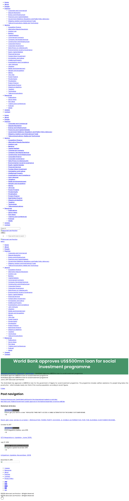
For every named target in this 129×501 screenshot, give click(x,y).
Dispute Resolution (14, 13)
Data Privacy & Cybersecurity (18, 48)
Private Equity (12, 79)
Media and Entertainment (16, 68)
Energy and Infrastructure (16, 15)
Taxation (11, 89)
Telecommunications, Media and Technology (23, 23)
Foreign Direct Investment (16, 56)
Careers (7, 468)
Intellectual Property (15, 60)
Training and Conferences (17, 104)
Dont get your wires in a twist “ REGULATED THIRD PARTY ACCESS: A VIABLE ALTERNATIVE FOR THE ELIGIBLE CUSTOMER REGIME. (58, 420)
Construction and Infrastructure (18, 42)
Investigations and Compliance (18, 62)
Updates (26, 446)
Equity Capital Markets (15, 52)
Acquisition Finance (14, 27)
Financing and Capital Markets (18, 17)
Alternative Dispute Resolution (18, 29)
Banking (10, 33)
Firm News (11, 102)
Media (10, 108)
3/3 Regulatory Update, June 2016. (16, 437)
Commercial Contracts (16, 37)
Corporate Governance (16, 46)
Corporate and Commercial (17, 11)
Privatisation (12, 81)
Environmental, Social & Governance (20, 50)
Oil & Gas (11, 75)
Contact (7, 476)
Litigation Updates (10, 446)
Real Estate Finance (14, 85)
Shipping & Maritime (15, 87)
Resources (15, 410)
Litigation (11, 66)
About (6, 472)
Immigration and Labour (16, 58)
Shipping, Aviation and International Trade (22, 21)
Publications (12, 97)
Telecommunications (15, 93)
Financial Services (14, 54)
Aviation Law (12, 31)
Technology (12, 91)
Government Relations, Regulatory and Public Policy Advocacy (28, 19)
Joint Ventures (13, 64)
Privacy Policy (9, 478)
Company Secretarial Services (18, 40)
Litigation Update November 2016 (16, 455)
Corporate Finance (14, 44)
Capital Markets (13, 35)
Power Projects (13, 77)
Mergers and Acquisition (16, 71)
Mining (10, 73)
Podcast (11, 106)
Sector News (12, 99)
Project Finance (13, 83)
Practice (7, 474)
